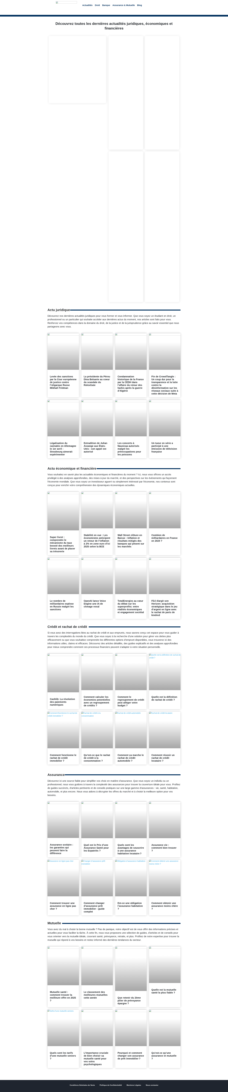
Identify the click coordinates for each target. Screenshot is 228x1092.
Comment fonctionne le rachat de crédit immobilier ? (63, 758)
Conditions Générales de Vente (82, 1085)
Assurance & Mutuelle (123, 5)
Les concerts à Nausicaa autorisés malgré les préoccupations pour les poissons (129, 449)
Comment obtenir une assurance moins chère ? (164, 906)
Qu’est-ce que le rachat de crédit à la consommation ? (97, 758)
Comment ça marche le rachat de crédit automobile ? (131, 758)
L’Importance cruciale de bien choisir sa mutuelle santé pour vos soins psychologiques (96, 1059)
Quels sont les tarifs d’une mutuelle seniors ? (63, 1056)
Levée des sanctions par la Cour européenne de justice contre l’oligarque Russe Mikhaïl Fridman (63, 382)
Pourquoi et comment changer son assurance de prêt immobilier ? (131, 1056)
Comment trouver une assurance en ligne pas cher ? (63, 906)
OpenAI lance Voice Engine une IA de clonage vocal (95, 604)
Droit (97, 5)
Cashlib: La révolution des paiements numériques (62, 702)
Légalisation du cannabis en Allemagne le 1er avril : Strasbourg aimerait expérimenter (63, 449)
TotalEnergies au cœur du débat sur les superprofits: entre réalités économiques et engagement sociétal (131, 607)
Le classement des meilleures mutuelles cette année (95, 995)
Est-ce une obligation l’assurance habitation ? (130, 906)
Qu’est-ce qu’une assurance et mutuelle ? (163, 1056)
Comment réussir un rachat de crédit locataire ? (163, 758)
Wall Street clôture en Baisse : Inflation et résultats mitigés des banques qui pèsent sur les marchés (131, 541)
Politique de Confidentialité (111, 1085)
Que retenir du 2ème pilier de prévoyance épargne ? (129, 1000)
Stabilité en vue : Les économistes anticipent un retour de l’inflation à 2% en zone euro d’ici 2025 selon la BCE (97, 541)
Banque (106, 5)
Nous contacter (152, 1085)
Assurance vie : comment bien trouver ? (164, 848)
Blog (139, 5)
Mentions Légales (134, 1085)
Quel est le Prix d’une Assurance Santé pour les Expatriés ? (96, 848)
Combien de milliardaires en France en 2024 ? (164, 538)
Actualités (87, 5)
